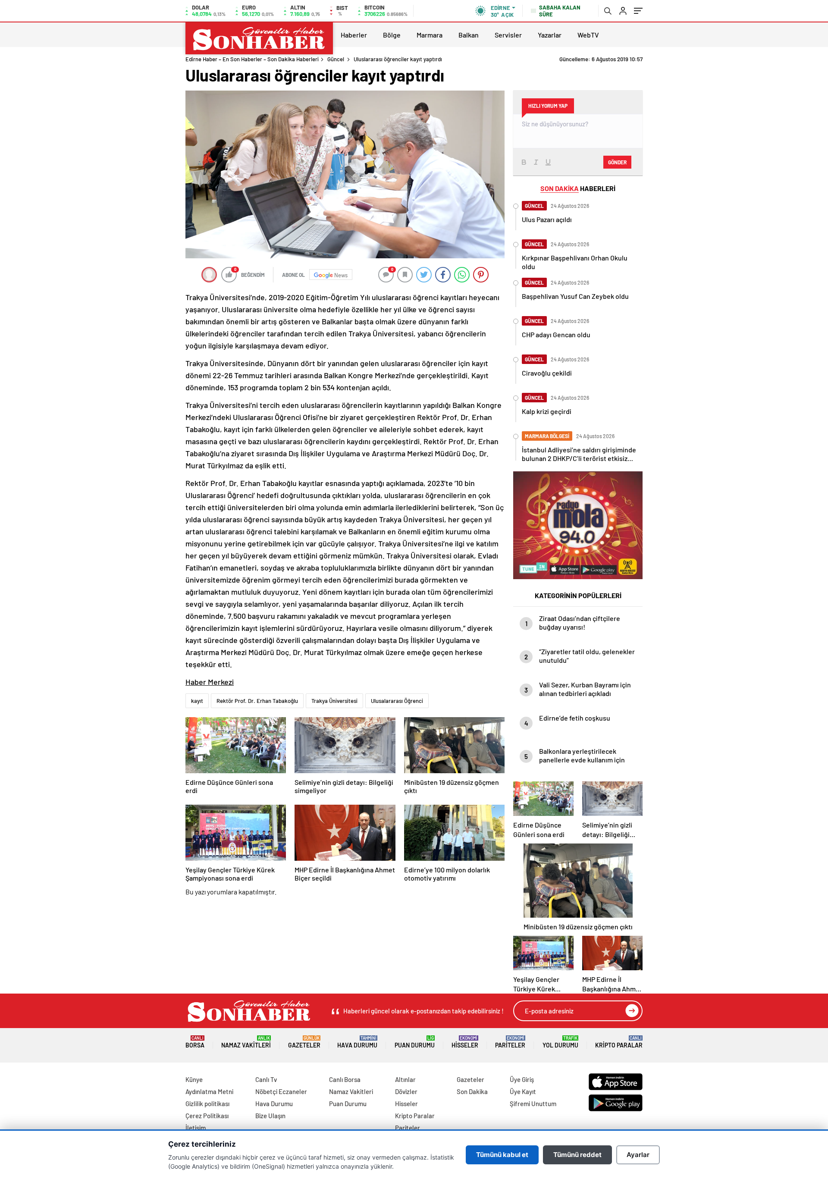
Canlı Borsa (345, 1079)
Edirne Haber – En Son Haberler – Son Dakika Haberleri (252, 59)
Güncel (335, 59)
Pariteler (510, 1042)
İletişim (195, 1128)
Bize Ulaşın (270, 1115)
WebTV (588, 35)
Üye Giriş (522, 1079)
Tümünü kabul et (502, 1155)
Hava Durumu (357, 1042)
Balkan (468, 35)
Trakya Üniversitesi (334, 700)
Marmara (429, 35)
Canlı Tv (266, 1079)
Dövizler (406, 1091)
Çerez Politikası (207, 1115)
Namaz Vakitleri (246, 1042)
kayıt (197, 700)
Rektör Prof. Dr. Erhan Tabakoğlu (257, 700)
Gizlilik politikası (207, 1103)
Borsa (194, 1042)
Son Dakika (472, 1091)
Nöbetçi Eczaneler (281, 1091)
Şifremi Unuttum (533, 1103)
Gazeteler (304, 1042)
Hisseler (465, 1042)
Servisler (508, 35)
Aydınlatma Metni (209, 1091)
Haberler (354, 35)
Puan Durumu (415, 1042)
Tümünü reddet (577, 1155)
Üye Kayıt (523, 1091)
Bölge (392, 35)
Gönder (617, 162)
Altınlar (405, 1079)
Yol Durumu (560, 1042)
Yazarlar (549, 35)
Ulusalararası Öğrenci (397, 700)
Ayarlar (638, 1155)
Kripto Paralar (619, 1042)
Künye (194, 1079)
